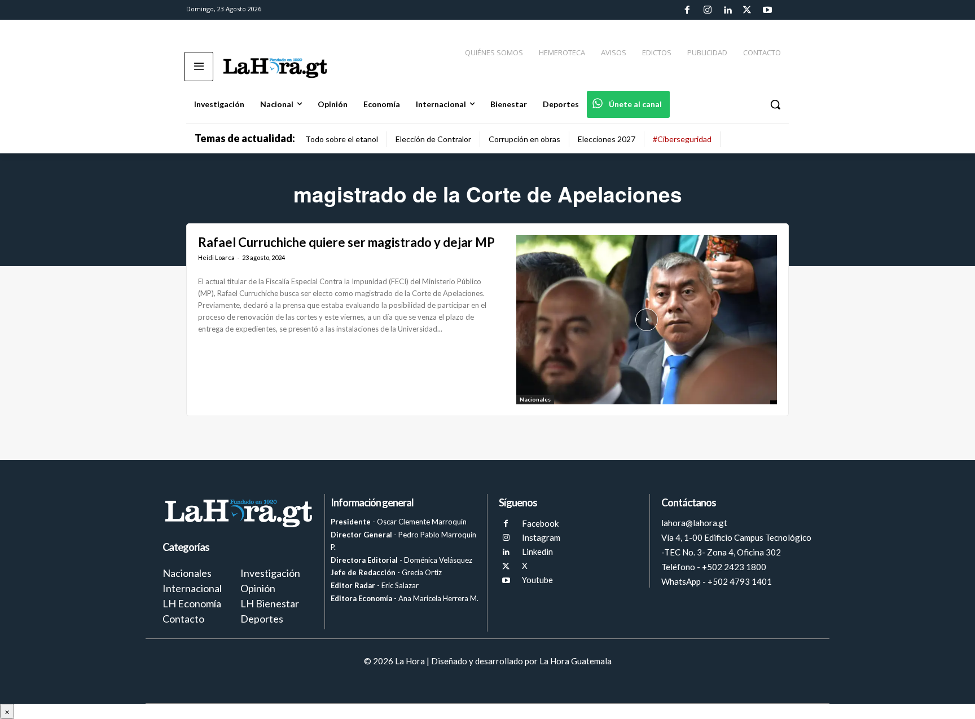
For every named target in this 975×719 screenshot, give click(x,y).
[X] (506, 566)
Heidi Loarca (216, 257)
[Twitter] (747, 10)
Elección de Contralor (433, 139)
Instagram (541, 537)
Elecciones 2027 (606, 139)
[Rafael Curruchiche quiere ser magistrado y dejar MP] (646, 319)
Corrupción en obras (524, 139)
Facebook (540, 523)
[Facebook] (687, 10)
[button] (775, 104)
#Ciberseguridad (682, 139)
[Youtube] (767, 10)
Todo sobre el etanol (341, 139)
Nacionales (535, 399)
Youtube (537, 580)
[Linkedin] (727, 10)
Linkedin (537, 551)
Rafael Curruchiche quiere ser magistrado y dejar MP (346, 242)
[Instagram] (707, 10)
